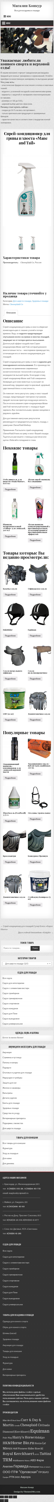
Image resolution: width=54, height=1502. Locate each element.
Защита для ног (10, 1083)
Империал (34, 1466)
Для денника (8, 1163)
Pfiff (15, 1448)
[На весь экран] (11, 1497)
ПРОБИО (43, 1472)
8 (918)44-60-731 (32, 1189)
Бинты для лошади (11, 1103)
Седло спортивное (11, 1003)
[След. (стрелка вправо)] (6, 1500)
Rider (31, 1448)
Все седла (7, 978)
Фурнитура (7, 1148)
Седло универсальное (13, 1024)
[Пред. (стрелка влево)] (2, 1500)
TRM (7, 1459)
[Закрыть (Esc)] (2, 1497)
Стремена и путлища (12, 1057)
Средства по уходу (11, 1113)
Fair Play (7, 1438)
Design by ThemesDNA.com (27, 1492)
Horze (38, 1443)
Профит (6, 1477)
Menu (9, 16)
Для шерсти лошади (22, 301)
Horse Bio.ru (22, 1443)
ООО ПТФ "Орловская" (20, 1472)
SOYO (36, 1454)
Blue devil (7, 1420)
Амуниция (7, 1052)
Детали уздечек (10, 1098)
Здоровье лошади (40, 301)
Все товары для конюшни (14, 1143)
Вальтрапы (7, 1093)
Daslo (46, 1425)
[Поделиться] (6, 1497)
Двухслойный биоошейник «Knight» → (35, 932)
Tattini (45, 1454)
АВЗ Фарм (37, 1460)
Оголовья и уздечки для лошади (17, 1073)
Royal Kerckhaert (18, 1454)
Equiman (40, 1431)
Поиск (35, 948)
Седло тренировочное (12, 998)
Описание (11, 313)
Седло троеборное (11, 993)
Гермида (21, 1466)
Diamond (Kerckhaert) (16, 1431)
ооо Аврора (23, 1477)
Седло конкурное (10, 1008)
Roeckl (39, 1448)
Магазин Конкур (27, 5)
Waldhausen (18, 1461)
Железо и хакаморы (11, 1088)
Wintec (27, 1461)
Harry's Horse (23, 1437)
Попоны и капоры (10, 1062)
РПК (11, 1476)
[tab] (11, 313)
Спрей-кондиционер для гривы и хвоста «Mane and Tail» (27, 138)
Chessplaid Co (16, 304)
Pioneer (23, 1448)
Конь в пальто (45, 1467)
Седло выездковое (11, 1019)
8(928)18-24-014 (14, 1220)
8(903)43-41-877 (31, 1220)
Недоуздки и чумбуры (12, 1078)
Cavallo (17, 1426)
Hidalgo (39, 1437)
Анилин (8, 1466)
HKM (7, 1443)
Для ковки (7, 1158)
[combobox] (27, 964)
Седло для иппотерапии (13, 983)
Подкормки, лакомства (13, 1123)
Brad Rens (16, 1421)
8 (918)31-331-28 (15, 1189)
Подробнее (10, 489)
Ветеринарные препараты (14, 1118)
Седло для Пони (10, 1013)
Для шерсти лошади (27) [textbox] (26, 964)
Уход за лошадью (10, 1153)
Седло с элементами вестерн (16, 988)
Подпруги (7, 1068)
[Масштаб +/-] (15, 1497)
